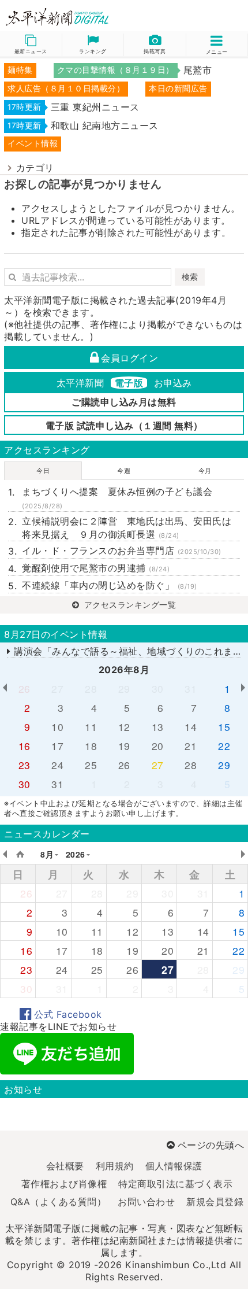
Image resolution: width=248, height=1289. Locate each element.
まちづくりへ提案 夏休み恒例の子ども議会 (117, 497)
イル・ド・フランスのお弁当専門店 (121, 550)
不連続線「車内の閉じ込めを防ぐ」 (109, 585)
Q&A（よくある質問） (58, 1201)
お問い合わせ (146, 1201)
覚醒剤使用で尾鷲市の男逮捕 (96, 568)
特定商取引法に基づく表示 (175, 1184)
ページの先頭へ (211, 1145)
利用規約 (115, 1166)
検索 (190, 277)
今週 (123, 471)
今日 (43, 471)
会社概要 (65, 1166)
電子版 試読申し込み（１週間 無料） (124, 425)
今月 (205, 471)
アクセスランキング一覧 (128, 605)
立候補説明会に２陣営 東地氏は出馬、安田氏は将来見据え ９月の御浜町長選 (126, 527)
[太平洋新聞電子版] (62, 17)
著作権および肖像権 (64, 1184)
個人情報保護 (173, 1166)
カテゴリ (35, 167)
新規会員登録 (214, 1201)
